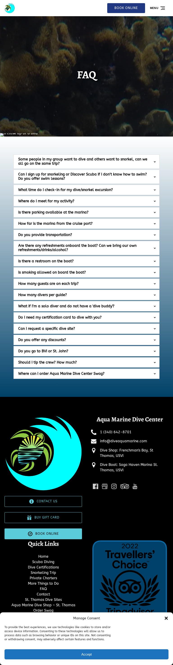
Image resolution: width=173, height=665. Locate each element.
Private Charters (43, 578)
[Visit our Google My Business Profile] (105, 486)
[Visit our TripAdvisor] (124, 486)
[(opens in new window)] (129, 542)
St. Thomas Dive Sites (43, 600)
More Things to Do (43, 583)
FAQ (43, 589)
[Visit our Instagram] (114, 486)
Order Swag (43, 610)
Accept (86, 654)
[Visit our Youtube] (135, 486)
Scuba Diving (43, 562)
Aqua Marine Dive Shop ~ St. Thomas (43, 605)
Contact (43, 594)
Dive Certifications (43, 567)
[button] (166, 618)
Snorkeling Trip (43, 573)
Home (43, 556)
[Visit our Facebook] (95, 486)
